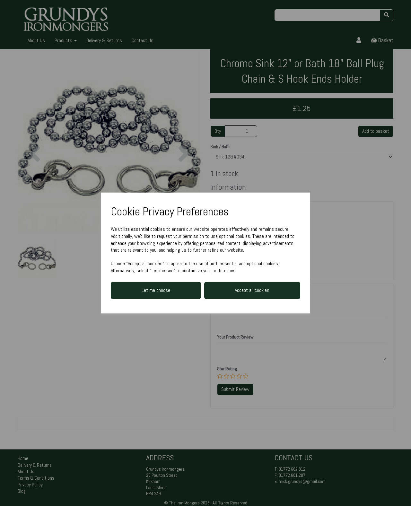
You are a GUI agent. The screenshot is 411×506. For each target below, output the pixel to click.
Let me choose (156, 290)
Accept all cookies (252, 290)
